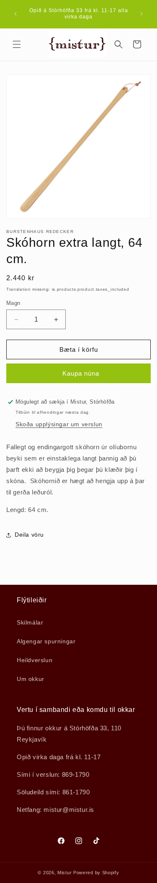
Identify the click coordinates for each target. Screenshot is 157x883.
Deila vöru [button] (29, 534)
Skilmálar (30, 622)
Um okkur (30, 679)
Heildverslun (34, 660)
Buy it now (78, 373)
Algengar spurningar (46, 641)
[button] (17, 44)
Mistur (64, 872)
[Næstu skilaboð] (141, 14)
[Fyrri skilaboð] (15, 14)
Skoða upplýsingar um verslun (59, 424)
